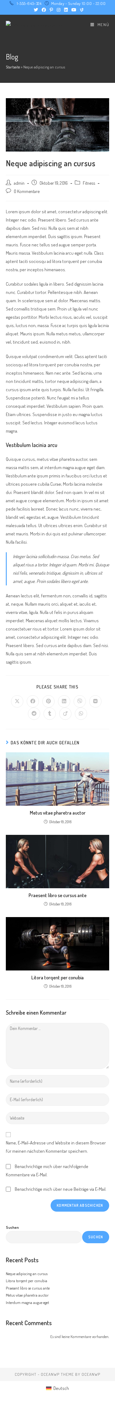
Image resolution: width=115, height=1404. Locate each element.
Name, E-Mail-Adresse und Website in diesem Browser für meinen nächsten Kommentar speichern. (56, 1147)
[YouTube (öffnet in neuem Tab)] (74, 10)
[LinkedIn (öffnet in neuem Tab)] (66, 10)
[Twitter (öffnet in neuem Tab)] (36, 10)
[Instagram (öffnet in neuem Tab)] (58, 10)
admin (19, 183)
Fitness (89, 183)
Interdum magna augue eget (27, 1302)
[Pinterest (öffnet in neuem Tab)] (51, 10)
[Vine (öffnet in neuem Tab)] (80, 10)
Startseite (13, 66)
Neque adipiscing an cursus (27, 1273)
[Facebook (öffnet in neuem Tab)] (44, 10)
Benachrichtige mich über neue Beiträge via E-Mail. (60, 1189)
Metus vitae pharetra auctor (58, 813)
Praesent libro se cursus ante (57, 895)
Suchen (12, 1227)
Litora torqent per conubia (57, 977)
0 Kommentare (27, 191)
